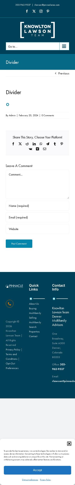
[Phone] (9, 304)
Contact (33, 336)
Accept (37, 470)
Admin (12, 115)
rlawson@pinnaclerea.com (47, 4)
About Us (34, 303)
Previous (63, 73)
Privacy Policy (45, 479)
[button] (69, 444)
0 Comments (48, 115)
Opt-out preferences (30, 479)
